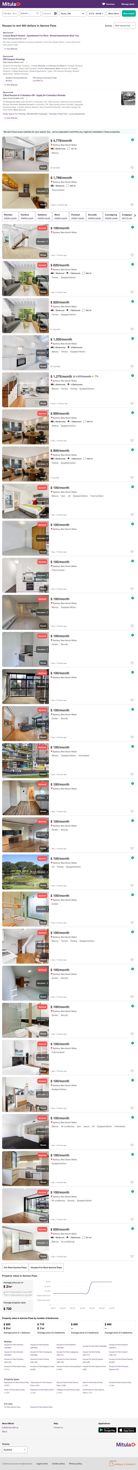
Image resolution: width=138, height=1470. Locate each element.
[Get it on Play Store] (107, 1430)
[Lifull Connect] (123, 1465)
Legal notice (42, 1463)
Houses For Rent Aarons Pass (41, 1407)
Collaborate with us (10, 1427)
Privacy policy (75, 1463)
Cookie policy (58, 1463)
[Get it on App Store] (127, 1430)
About (4, 1431)
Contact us (58, 1427)
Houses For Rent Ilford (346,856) (95, 1346)
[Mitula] (11, 4)
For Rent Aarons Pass (12, 1407)
